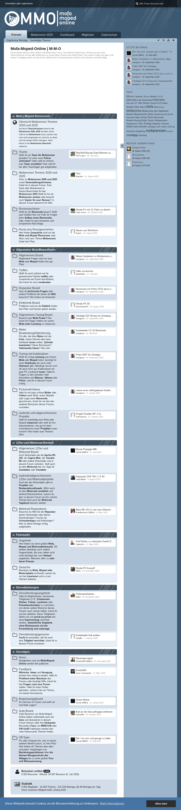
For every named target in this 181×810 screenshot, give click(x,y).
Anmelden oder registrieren (19, 3)
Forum (16, 34)
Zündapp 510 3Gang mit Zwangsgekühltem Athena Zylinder (106, 315)
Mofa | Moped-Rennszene (33, 116)
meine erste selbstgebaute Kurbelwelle (95, 390)
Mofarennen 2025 (42, 34)
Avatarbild (81, 670)
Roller (144, 120)
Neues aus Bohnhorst (87, 230)
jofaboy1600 (59, 790)
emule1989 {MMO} (84, 661)
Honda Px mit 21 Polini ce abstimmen (95, 209)
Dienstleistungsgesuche (34, 634)
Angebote (25, 540)
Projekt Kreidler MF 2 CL (88, 414)
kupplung (140, 131)
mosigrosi (80, 259)
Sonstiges (23, 651)
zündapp (132, 135)
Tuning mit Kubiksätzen (33, 353)
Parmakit (130, 117)
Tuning (147, 123)
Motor (151, 114)
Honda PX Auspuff (85, 568)
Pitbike (137, 117)
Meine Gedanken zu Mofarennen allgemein (98, 256)
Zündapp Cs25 (154, 127)
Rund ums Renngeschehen (36, 229)
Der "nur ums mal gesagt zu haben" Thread (98, 738)
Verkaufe (165, 124)
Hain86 (79, 638)
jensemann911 (82, 307)
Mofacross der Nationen (155, 111)
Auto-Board (26, 710)
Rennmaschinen (29, 208)
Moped (129, 114)
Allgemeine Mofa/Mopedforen (35, 249)
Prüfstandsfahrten (85, 594)
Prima (144, 117)
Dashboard (67, 34)
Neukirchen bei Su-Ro (163, 114)
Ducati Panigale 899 (86, 449)
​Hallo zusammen (84, 271)
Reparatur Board (29, 288)
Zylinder (143, 126)
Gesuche (24, 567)
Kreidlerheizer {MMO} (85, 512)
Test (78, 173)
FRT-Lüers (80, 156)
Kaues (78, 233)
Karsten (79, 176)
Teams (23, 151)
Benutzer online (32, 771)
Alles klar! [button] (161, 803)
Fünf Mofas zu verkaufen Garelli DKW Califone (100, 541)
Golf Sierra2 (81, 417)
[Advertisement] (90, 86)
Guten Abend (82, 699)
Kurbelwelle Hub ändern (88, 635)
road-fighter (81, 479)
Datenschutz (109, 34)
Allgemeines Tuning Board (35, 314)
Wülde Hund (132, 126)
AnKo (78, 597)
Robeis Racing (133, 120)
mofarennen (156, 130)
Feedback (25, 669)
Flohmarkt (23, 534)
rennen (170, 131)
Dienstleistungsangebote (34, 593)
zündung (142, 135)
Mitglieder (88, 34)
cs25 (169, 126)
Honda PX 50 (83, 303)
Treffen (23, 270)
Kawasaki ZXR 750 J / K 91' (90, 476)
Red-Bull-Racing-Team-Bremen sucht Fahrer (98, 152)
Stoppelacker (161, 120)
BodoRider (80, 274)
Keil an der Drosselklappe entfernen (94, 711)
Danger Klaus (139, 147)
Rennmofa (158, 117)
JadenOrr (80, 544)
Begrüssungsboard (31, 698)
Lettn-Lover (81, 212)
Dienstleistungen (27, 587)
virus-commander (83, 673)
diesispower (138, 155)
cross (164, 126)
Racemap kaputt (84, 658)
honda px (130, 131)
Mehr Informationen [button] (112, 803)
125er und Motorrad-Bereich (35, 442)
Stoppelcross (132, 124)
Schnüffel (80, 714)
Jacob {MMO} (82, 452)
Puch (150, 117)
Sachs (151, 120)
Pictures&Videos (29, 389)
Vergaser (156, 123)
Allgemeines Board (31, 255)
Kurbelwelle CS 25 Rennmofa (91, 330)
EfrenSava (137, 162)
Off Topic (24, 737)
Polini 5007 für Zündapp (88, 354)
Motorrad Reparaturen (32, 508)
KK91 (78, 571)
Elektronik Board (29, 302)
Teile (140, 123)
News (22, 657)
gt (173, 126)
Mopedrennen (140, 114)
